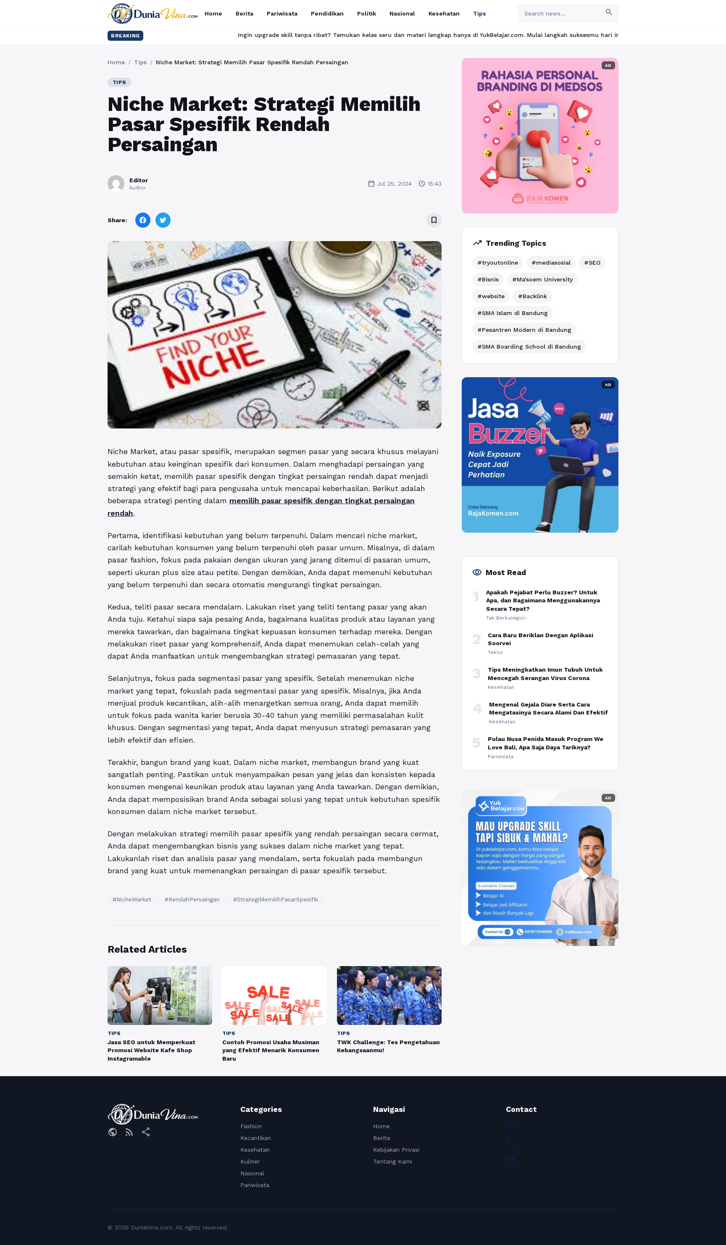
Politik (366, 13)
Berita (244, 13)
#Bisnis (488, 279)
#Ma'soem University (542, 279)
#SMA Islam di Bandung (512, 313)
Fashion (251, 1126)
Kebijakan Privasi (396, 1149)
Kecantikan (255, 1138)
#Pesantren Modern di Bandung (524, 329)
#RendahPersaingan (192, 899)
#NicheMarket (132, 899)
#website (491, 296)
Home (213, 13)
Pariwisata (282, 13)
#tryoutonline (497, 262)
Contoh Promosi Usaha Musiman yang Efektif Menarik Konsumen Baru (270, 1050)
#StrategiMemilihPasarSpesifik (275, 899)
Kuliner (250, 1161)
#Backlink (532, 296)
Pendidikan (327, 13)
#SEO (592, 262)
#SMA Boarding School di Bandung (529, 346)
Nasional (402, 13)
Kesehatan (444, 13)
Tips (479, 13)
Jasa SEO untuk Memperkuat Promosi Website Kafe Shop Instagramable (151, 1050)
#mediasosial (551, 262)
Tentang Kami (392, 1161)
